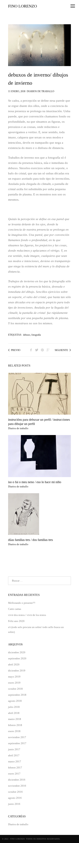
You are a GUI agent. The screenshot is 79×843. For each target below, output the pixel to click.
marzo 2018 (14, 719)
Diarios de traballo (40, 91)
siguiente (61, 350)
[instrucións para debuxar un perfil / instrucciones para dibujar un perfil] (39, 394)
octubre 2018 (15, 688)
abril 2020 (13, 664)
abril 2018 (13, 712)
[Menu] (72, 6)
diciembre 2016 (16, 779)
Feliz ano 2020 (16, 621)
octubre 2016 (15, 791)
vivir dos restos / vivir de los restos (27, 614)
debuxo (26, 334)
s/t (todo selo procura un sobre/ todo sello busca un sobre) (36, 629)
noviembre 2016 (17, 785)
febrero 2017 (15, 767)
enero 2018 (14, 731)
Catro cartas (14, 608)
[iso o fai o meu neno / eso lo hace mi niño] (39, 456)
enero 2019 (14, 682)
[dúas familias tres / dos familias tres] (39, 514)
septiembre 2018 (17, 694)
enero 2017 (14, 773)
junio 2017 (14, 749)
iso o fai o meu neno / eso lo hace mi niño (34, 482)
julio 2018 (14, 706)
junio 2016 (14, 803)
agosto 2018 (15, 700)
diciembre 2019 (16, 670)
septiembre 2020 (17, 658)
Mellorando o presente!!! (21, 602)
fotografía (36, 334)
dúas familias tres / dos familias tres (30, 540)
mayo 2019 (14, 676)
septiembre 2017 (17, 743)
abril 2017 (13, 755)
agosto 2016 (15, 797)
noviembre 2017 (17, 737)
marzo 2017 (14, 761)
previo (15, 350)
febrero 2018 (15, 725)
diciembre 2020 (16, 652)
